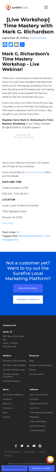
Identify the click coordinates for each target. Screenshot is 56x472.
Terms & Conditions (12, 452)
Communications (37, 430)
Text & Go (34, 408)
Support (42, 452)
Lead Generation (38, 426)
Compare (7, 399)
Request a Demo (41, 468)
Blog (31, 361)
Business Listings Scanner (41, 365)
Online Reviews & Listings (41, 413)
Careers (6, 417)
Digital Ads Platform (39, 404)
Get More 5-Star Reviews (14, 361)
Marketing (34, 417)
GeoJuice (34, 399)
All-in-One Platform (39, 395)
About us (7, 404)
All (18, 232)
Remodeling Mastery (31, 236)
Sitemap (8, 456)
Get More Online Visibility (14, 365)
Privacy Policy (29, 452)
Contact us (8, 408)
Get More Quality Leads (14, 370)
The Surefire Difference (13, 395)
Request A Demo (27, 299)
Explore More (27, 288)
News (5, 413)
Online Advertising (38, 422)
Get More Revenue (11, 381)
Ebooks (32, 370)
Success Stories (36, 374)
